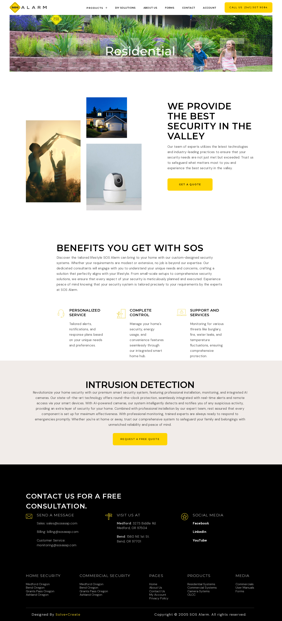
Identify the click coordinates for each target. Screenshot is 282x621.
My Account (157, 594)
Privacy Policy (158, 598)
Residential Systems (201, 584)
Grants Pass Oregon (40, 591)
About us (150, 7)
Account (209, 7)
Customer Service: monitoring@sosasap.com (56, 542)
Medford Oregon (38, 584)
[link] (28, 7)
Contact (188, 7)
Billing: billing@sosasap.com (58, 532)
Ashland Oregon (37, 594)
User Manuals (245, 587)
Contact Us (157, 591)
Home (153, 584)
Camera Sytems (198, 591)
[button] (97, 7)
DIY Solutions (125, 7)
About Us (155, 587)
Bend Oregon (35, 587)
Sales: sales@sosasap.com (57, 523)
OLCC (191, 594)
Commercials (245, 584)
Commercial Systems (202, 587)
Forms (169, 7)
